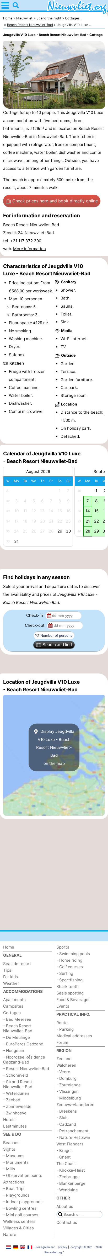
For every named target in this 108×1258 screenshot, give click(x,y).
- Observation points (22, 1175)
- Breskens (66, 1111)
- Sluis (62, 1117)
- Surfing (64, 973)
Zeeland (64, 1058)
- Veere (63, 1071)
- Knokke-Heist (70, 1170)
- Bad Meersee (17, 1019)
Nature (9, 1234)
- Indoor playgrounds (22, 1201)
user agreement (45, 1247)
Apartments (14, 999)
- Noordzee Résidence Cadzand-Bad (24, 1060)
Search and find (57, 645)
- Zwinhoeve (14, 1112)
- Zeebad (11, 1099)
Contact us (66, 1222)
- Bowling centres (19, 1208)
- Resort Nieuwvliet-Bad (26, 1068)
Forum (62, 1042)
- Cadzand (66, 1124)
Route (62, 1022)
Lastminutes (15, 1126)
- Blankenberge (70, 1183)
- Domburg (66, 1078)
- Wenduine (67, 1189)
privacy (62, 1247)
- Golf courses (69, 966)
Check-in (35, 615)
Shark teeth (67, 986)
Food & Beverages (73, 999)
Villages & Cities (18, 1227)
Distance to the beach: (82, 412)
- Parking (65, 1029)
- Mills (9, 1168)
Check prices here (55, 200)
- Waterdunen (16, 1093)
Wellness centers (19, 1221)
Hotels (9, 1119)
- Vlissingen (67, 1091)
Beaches (11, 1142)
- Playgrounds (16, 1195)
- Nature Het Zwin (73, 1137)
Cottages (12, 1012)
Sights (9, 1149)
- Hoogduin (13, 1050)
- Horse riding (69, 960)
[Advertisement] (54, 559)
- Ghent (63, 1157)
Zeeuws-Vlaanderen (75, 1104)
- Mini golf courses (20, 1214)
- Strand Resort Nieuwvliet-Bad (18, 1084)
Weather (11, 983)
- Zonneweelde (17, 1106)
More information (29, 248)
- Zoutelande (68, 1084)
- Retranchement (72, 1130)
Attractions (13, 1182)
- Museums (13, 1155)
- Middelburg (68, 1098)
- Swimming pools (73, 953)
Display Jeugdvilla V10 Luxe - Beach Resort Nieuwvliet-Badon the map (55, 747)
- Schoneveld (15, 1075)
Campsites (13, 1006)
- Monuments (16, 1162)
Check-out (35, 625)
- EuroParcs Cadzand (23, 1043)
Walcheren (66, 1065)
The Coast (66, 1163)
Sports (62, 947)
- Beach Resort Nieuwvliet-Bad (17, 1028)
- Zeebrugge (68, 1176)
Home (8, 947)
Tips (7, 970)
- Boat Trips (14, 1188)
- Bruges (64, 1150)
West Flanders (69, 1143)
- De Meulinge (16, 1037)
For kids (10, 976)
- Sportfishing (69, 979)
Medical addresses (74, 1035)
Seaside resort (17, 963)
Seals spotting (70, 993)
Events (62, 1006)
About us (64, 1206)
